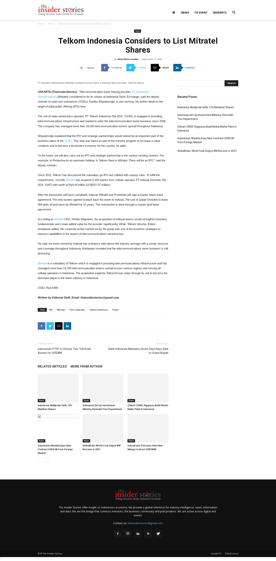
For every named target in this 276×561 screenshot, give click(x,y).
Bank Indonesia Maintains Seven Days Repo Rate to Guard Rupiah (138, 351)
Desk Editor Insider (128, 59)
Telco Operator (77, 309)
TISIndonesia (231, 553)
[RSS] (148, 534)
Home (41, 23)
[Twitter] (158, 534)
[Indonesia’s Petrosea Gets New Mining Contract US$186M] (147, 428)
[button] (233, 13)
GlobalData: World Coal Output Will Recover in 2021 (207, 150)
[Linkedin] (138, 534)
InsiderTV (220, 12)
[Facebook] (117, 534)
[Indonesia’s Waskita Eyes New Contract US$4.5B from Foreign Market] (58, 428)
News (185, 12)
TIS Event (201, 12)
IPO (51, 309)
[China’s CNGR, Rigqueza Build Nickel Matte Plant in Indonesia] (147, 388)
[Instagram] (128, 534)
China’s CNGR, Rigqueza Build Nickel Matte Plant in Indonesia (207, 128)
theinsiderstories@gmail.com (145, 523)
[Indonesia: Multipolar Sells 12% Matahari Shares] (58, 388)
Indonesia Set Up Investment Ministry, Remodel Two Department (205, 116)
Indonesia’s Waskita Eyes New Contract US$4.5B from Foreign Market (55, 449)
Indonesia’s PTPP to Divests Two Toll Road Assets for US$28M (64, 351)
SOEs (68, 140)
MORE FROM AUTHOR (87, 366)
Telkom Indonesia (98, 309)
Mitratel (70, 179)
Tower (115, 309)
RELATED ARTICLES (52, 366)
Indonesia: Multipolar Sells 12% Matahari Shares (205, 107)
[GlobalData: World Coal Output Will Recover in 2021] (103, 428)
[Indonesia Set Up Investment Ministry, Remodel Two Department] (103, 388)
